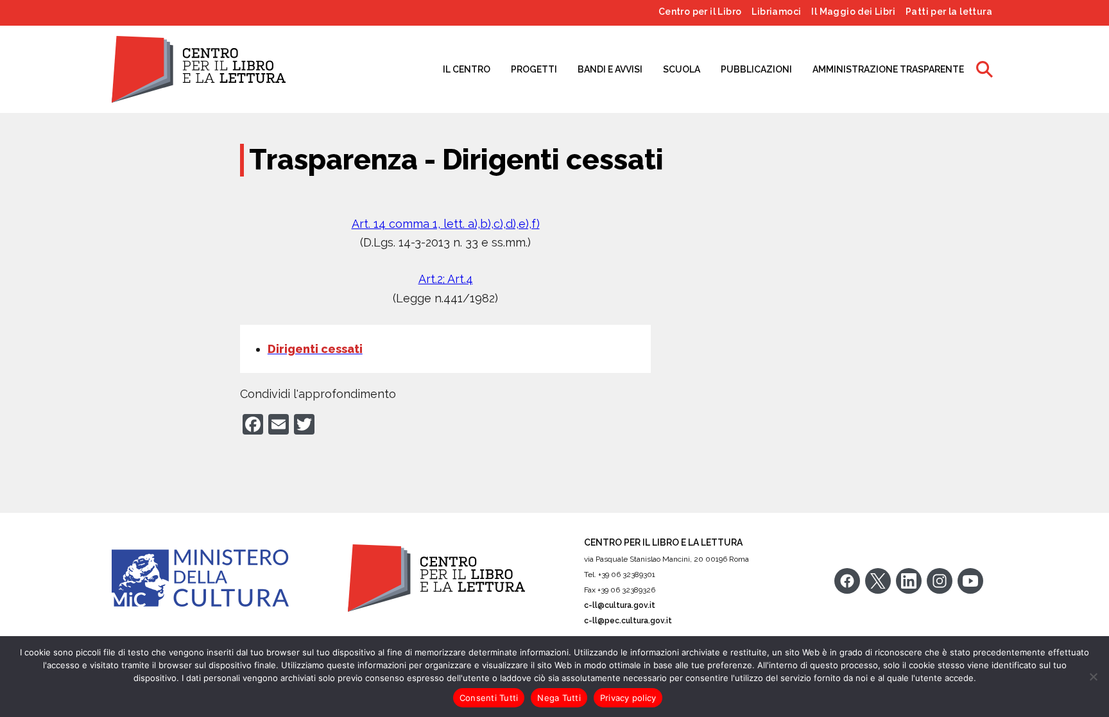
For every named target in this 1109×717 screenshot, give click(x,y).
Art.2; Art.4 (445, 279)
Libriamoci (776, 11)
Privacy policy (628, 698)
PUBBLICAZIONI (756, 69)
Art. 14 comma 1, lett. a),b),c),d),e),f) (446, 223)
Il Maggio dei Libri (853, 11)
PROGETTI (534, 69)
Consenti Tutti (489, 698)
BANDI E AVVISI (610, 69)
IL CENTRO (466, 69)
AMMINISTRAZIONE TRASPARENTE (888, 69)
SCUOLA (681, 69)
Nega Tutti (559, 698)
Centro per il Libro (700, 11)
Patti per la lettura (949, 11)
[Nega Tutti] (1093, 676)
